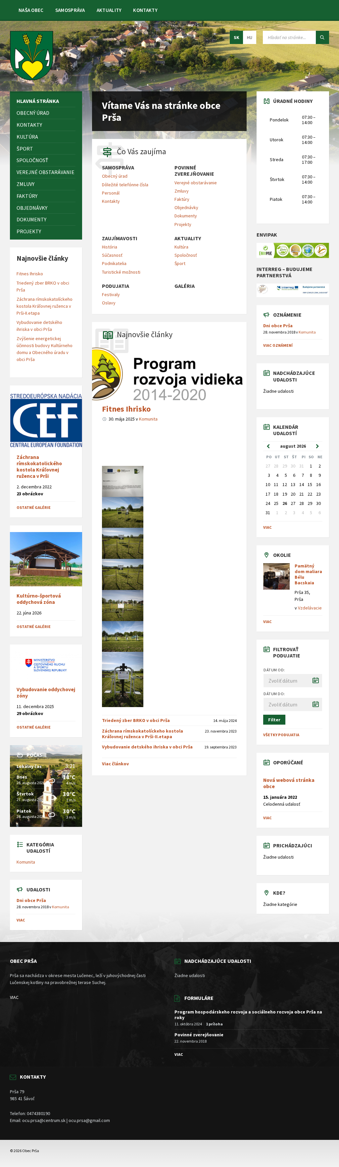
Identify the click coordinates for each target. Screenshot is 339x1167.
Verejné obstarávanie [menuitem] (195, 183)
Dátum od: (274, 669)
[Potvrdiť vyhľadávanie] (322, 37)
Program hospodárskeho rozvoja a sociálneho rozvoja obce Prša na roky (248, 1014)
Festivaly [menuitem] (111, 294)
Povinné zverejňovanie (198, 1035)
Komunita (148, 419)
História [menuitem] (109, 247)
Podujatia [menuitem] (115, 286)
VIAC (14, 997)
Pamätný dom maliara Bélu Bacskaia (308, 574)
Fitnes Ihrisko (126, 409)
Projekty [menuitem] (182, 224)
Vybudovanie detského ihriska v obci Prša (147, 747)
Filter (274, 720)
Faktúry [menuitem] (181, 199)
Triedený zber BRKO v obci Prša (136, 720)
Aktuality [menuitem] (187, 238)
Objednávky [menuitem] (186, 207)
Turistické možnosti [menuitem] (121, 272)
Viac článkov (115, 764)
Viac (21, 920)
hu (249, 37)
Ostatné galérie (34, 507)
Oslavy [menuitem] (109, 303)
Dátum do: (274, 693)
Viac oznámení (278, 345)
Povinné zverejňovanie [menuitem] (194, 170)
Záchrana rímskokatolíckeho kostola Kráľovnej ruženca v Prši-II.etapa (142, 734)
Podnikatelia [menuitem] (114, 263)
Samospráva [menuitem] (118, 167)
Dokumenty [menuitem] (185, 216)
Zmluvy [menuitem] (181, 191)
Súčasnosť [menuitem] (112, 255)
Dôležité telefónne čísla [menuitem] (125, 185)
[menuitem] (31, 10)
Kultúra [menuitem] (181, 247)
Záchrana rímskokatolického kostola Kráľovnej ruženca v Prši (39, 466)
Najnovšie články (144, 334)
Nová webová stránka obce (289, 783)
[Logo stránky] (31, 78)
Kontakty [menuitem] (111, 201)
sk (236, 37)
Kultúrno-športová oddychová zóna (39, 599)
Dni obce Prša (31, 900)
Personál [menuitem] (111, 193)
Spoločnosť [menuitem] (185, 255)
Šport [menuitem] (179, 263)
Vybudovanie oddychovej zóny (46, 692)
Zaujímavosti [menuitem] (119, 238)
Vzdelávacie (310, 608)
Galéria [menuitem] (184, 286)
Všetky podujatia (281, 734)
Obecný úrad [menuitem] (114, 176)
